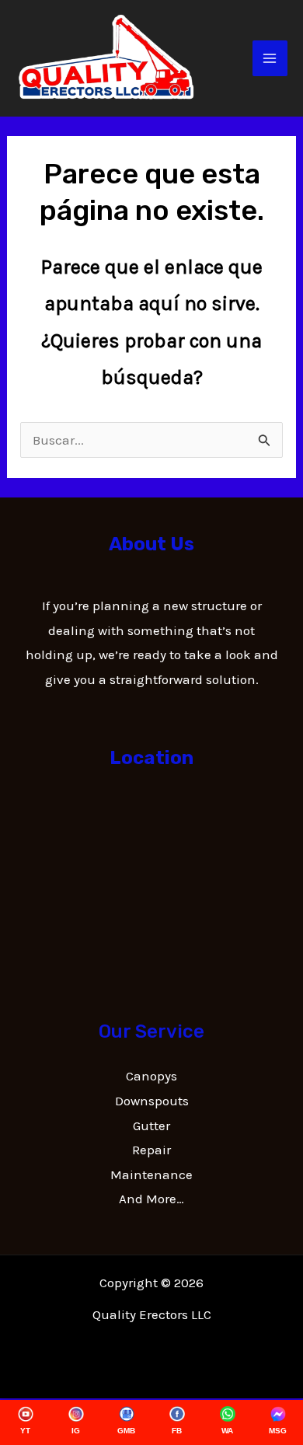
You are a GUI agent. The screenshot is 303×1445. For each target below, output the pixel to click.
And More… (151, 1198)
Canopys (151, 1076)
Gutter (151, 1125)
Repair (151, 1149)
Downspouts (152, 1100)
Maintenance (151, 1174)
